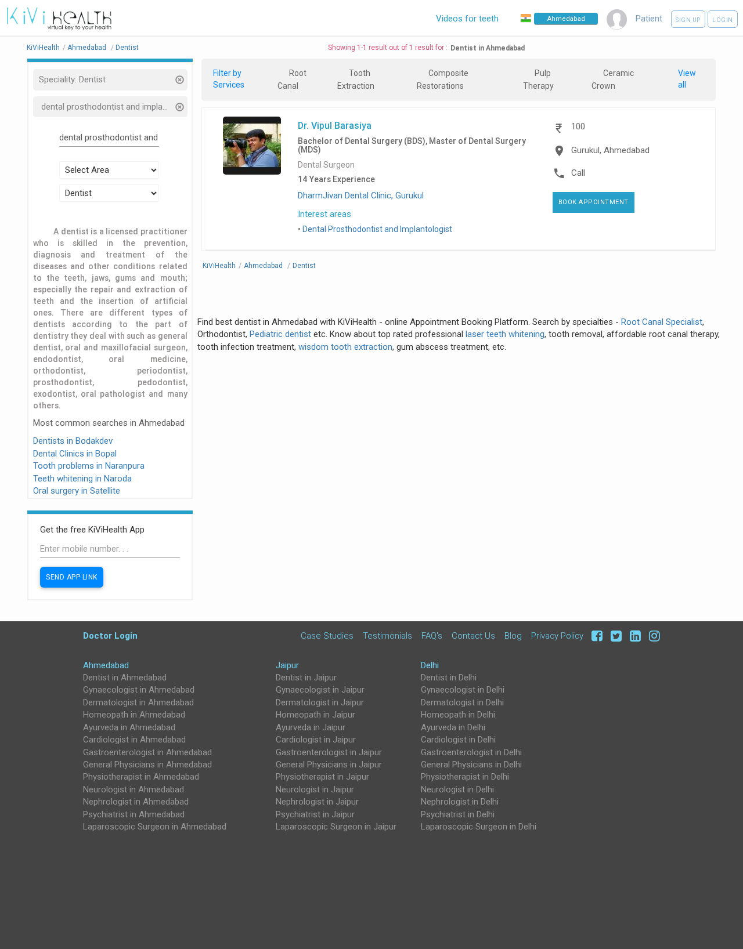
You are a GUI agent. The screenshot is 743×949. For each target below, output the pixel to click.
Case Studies (327, 635)
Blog (513, 635)
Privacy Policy (557, 635)
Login (722, 20)
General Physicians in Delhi (471, 764)
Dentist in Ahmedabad (125, 677)
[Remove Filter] (179, 81)
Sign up (688, 20)
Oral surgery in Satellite (76, 491)
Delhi (430, 665)
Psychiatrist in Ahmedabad (134, 814)
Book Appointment (593, 202)
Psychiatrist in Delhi (458, 814)
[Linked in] (633, 635)
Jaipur (287, 665)
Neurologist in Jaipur (315, 789)
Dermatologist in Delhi (462, 702)
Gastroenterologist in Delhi (471, 752)
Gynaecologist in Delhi (462, 689)
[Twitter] (614, 635)
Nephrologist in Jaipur (317, 801)
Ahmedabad (106, 665)
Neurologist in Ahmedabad (133, 789)
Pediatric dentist (280, 334)
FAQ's (431, 635)
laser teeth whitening (505, 334)
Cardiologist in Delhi (458, 739)
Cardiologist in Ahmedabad (134, 739)
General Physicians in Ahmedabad (147, 764)
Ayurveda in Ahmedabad (129, 727)
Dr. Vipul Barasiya (335, 125)
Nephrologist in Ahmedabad (136, 801)
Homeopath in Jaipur (315, 714)
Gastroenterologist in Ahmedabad (147, 752)
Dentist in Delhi (449, 677)
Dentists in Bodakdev (73, 441)
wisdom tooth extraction (345, 347)
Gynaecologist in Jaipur (320, 689)
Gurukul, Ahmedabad (610, 150)
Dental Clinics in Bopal (75, 453)
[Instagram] (651, 635)
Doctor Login (110, 635)
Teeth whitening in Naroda (82, 478)
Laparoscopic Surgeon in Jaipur (336, 826)
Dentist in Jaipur (306, 677)
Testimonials (387, 635)
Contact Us (473, 635)
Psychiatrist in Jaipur (315, 814)
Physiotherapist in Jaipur (322, 776)
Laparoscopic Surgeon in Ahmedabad (154, 826)
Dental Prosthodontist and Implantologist (377, 229)
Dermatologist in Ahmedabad (138, 702)
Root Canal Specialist (661, 322)
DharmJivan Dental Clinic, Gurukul (361, 195)
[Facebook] (595, 635)
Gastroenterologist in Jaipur (329, 752)
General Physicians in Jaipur (329, 764)
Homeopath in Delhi (458, 714)
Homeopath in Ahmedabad (134, 714)
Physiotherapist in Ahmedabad (141, 776)
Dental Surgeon (326, 165)
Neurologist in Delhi (457, 789)
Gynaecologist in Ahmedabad (138, 689)
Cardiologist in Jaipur (316, 739)
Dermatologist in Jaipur (320, 702)
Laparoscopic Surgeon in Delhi (478, 826)
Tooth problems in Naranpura (89, 466)
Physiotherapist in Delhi (465, 776)
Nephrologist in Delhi (460, 801)
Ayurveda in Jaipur (310, 727)
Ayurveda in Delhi (453, 727)
